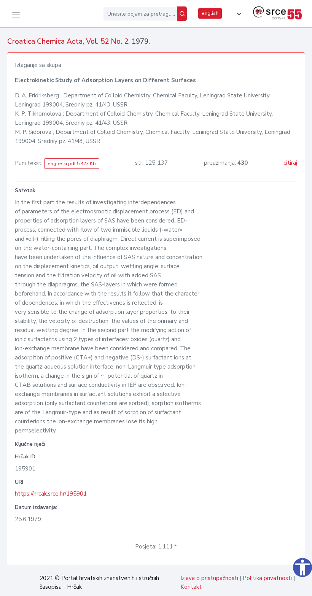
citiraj (290, 163)
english (210, 13)
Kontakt (191, 587)
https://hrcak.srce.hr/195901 (51, 493)
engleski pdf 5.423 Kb (72, 164)
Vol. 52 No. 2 (107, 41)
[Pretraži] (182, 13)
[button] (237, 14)
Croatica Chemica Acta (45, 41)
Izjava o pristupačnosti (209, 578)
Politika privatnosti (267, 578)
